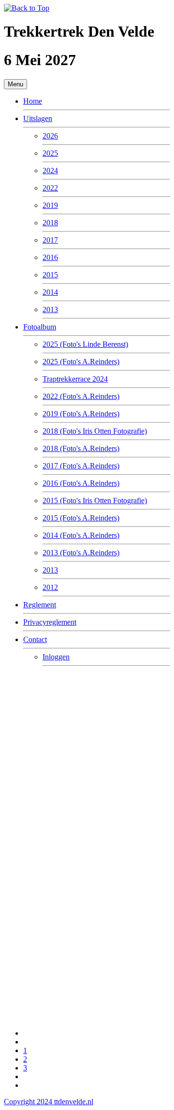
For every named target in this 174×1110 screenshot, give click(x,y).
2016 (50, 257)
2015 (50, 275)
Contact (35, 639)
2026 (50, 136)
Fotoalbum (39, 327)
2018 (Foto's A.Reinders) (81, 448)
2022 (50, 188)
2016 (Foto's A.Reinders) (81, 483)
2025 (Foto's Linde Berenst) (85, 344)
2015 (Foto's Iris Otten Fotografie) (95, 500)
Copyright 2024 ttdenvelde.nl (48, 1101)
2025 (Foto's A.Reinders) (81, 361)
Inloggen (56, 657)
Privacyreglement (49, 622)
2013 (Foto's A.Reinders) (81, 552)
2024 (50, 170)
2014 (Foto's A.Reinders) (81, 535)
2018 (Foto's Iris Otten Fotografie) (95, 431)
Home (32, 101)
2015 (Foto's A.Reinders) (81, 518)
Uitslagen (37, 118)
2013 (50, 309)
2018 (50, 223)
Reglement (39, 605)
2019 (50, 205)
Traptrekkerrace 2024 (75, 379)
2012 (50, 587)
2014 (50, 292)
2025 (50, 153)
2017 (50, 240)
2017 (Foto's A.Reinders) (81, 466)
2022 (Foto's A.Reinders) (81, 396)
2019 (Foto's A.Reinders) (81, 414)
